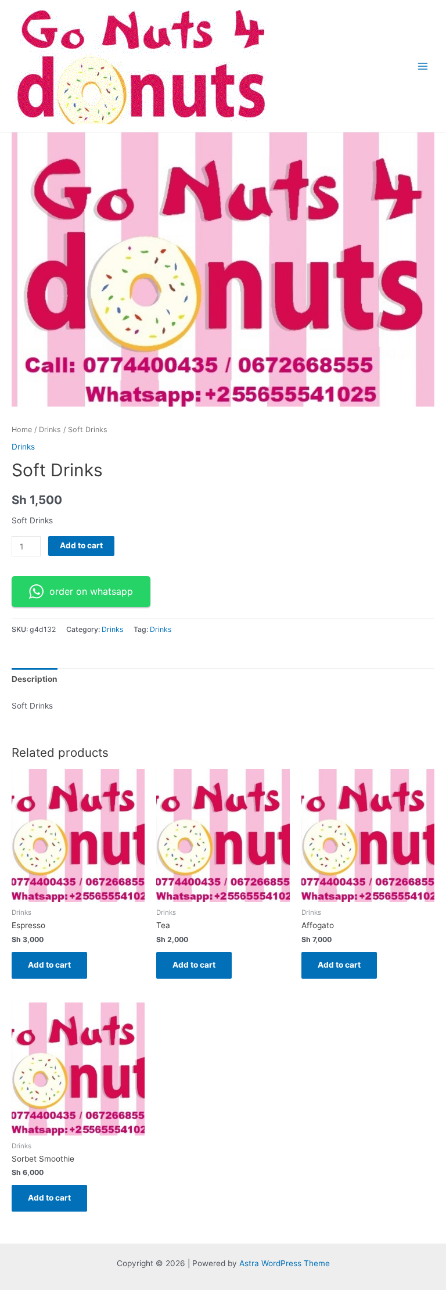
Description (34, 679)
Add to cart (81, 545)
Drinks (50, 429)
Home (22, 429)
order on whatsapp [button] (91, 591)
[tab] (34, 679)
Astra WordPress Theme (284, 1263)
